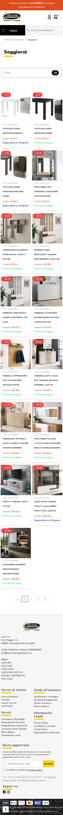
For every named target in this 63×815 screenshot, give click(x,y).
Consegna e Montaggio (13, 719)
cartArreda (6, 706)
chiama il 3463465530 (30, 649)
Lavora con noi (8, 703)
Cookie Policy (41, 729)
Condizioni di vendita (44, 726)
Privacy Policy (41, 722)
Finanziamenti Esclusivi (13, 722)
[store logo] (11, 16)
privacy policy (35, 769)
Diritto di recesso (43, 703)
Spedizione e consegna (46, 696)
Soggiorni (32, 39)
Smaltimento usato (11, 735)
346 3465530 (37, 3)
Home (7, 39)
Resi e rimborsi (41, 706)
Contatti (5, 699)
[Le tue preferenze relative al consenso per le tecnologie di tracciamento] (6, 809)
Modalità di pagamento (46, 699)
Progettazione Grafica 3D (14, 725)
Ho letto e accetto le (24, 769)
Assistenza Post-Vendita (13, 728)
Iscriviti (48, 763)
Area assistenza (10, 696)
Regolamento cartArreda (47, 732)
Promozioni (18, 39)
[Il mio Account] (49, 16)
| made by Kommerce (47, 811)
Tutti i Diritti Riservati (52, 807)
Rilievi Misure (8, 732)
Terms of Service (30, 780)
